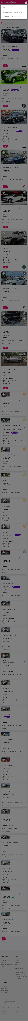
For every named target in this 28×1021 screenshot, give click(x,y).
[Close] (26, 3)
